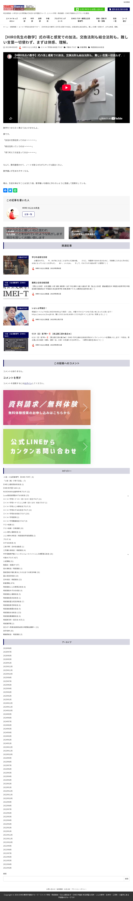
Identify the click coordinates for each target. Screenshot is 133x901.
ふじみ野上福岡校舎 (10, 532)
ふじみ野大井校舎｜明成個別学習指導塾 (18, 535)
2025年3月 (7, 692)
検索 (4, 874)
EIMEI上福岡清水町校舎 (12, 484)
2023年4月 (7, 776)
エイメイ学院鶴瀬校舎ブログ (14, 521)
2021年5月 (7, 860)
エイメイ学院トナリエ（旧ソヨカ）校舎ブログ (20, 499)
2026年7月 (7, 652)
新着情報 (83, 47)
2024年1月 (7, 743)
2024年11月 (8, 707)
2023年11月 (8, 751)
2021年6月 (7, 857)
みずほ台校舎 (8, 543)
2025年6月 (7, 685)
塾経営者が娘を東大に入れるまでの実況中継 (19, 572)
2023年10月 (8, 754)
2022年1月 (7, 831)
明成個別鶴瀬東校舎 (10, 616)
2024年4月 (7, 732)
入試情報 (6, 561)
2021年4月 (7, 864)
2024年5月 (7, 729)
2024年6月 (7, 725)
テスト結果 (7, 524)
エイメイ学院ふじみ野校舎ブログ (15, 506)
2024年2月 (7, 740)
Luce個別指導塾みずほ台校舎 (14, 495)
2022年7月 (7, 809)
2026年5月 (7, 659)
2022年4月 (7, 820)
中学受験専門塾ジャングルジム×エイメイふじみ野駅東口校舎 (26, 554)
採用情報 (127, 2)
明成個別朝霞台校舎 (10, 609)
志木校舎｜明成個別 (10, 579)
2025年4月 (7, 688)
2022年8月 (7, 805)
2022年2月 (7, 827)
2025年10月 (8, 674)
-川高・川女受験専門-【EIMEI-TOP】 (17, 477)
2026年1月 (7, 663)
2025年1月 (7, 699)
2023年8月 (7, 762)
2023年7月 (7, 765)
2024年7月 (7, 721)
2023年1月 (7, 787)
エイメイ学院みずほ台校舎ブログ (15, 510)
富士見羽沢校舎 (9, 576)
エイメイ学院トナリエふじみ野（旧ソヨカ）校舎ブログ (24, 502)
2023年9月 (7, 758)
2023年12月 (8, 747)
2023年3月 (7, 780)
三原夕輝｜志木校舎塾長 (12, 546)
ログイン (28, 383)
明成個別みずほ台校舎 (11, 590)
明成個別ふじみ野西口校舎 (13, 587)
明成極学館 (7, 623)
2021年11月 (8, 838)
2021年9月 (7, 846)
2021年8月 (7, 849)
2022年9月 (7, 802)
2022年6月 (7, 813)
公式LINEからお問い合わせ (91, 9)
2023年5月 (7, 773)
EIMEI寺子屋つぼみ (10, 488)
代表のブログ (71, 47)
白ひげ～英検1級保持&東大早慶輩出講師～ (19, 627)
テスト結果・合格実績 (11, 528)
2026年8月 (7, 648)
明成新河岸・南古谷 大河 (12, 620)
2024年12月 (8, 703)
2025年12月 (8, 666)
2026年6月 (7, 655)
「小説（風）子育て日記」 (13, 481)
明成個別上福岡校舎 (10, 594)
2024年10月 (8, 710)
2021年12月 (8, 835)
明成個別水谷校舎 (97, 47)
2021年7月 (7, 853)
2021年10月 (8, 842)
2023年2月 (7, 783)
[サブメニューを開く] (128, 495)
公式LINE (67, 889)
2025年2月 (7, 696)
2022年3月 (7, 824)
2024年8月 (7, 718)
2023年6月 (7, 769)
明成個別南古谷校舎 (10, 598)
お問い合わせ (50, 889)
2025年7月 (7, 681)
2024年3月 (7, 736)
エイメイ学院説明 (9, 517)
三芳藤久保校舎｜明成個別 (13, 550)
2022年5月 (7, 816)
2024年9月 (7, 714)
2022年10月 (8, 798)
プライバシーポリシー (79, 889)
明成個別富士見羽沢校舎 (12, 601)
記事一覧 (28, 214)
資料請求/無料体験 (120, 9)
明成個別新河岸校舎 (10, 605)
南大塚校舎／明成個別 (11, 568)
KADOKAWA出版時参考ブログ (14, 491)
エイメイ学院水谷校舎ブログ (51, 47)
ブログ (5, 539)
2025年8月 (7, 677)
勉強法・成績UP (9, 565)
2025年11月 (8, 670)
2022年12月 (8, 791)
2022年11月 (8, 794)
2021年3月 (7, 868)
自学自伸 (6, 631)
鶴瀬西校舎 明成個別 (11, 634)
